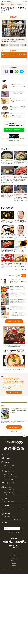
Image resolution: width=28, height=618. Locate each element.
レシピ (12, 494)
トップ (6, 454)
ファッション (17, 492)
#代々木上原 (7, 388)
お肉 (5, 516)
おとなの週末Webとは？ (14, 555)
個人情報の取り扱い (14, 558)
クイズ (9, 489)
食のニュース (7, 465)
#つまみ (16, 379)
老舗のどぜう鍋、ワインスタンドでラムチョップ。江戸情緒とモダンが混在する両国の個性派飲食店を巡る (7, 195)
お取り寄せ (7, 513)
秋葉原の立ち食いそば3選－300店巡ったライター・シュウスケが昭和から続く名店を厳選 (17, 295)
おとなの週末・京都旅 (9, 501)
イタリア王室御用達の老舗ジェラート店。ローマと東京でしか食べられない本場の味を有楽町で (17, 314)
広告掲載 (14, 565)
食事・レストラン (9, 471)
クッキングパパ (7, 508)
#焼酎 (5, 383)
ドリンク (21, 519)
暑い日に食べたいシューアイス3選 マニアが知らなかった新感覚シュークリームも (7, 181)
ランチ (5, 479)
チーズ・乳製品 (13, 519)
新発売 (12, 4)
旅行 (5, 498)
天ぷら (5, 476)
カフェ (10, 479)
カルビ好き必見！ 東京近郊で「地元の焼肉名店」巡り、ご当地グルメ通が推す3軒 (20, 179)
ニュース (7, 4)
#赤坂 (9, 383)
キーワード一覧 (13, 532)
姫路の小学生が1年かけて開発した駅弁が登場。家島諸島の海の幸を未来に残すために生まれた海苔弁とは (18, 301)
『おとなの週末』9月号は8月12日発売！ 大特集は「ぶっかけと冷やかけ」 (18, 410)
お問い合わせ (14, 560)
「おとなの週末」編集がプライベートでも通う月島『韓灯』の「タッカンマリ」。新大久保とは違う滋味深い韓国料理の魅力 (20, 162)
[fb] (14, 448)
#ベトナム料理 (7, 381)
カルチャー (6, 494)
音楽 (5, 492)
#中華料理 (15, 381)
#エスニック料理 (8, 379)
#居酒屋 (22, 381)
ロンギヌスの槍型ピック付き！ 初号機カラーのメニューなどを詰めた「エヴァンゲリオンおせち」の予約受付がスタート (17, 308)
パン (16, 476)
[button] (3, 45)
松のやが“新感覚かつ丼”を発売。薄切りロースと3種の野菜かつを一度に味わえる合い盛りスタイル (18, 288)
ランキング (7, 458)
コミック (6, 505)
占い (5, 489)
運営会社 (14, 563)
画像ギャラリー (20, 4)
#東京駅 (13, 386)
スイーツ (16, 479)
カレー (9, 474)
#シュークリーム (17, 383)
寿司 (5, 474)
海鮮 (9, 516)
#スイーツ (3, 12)
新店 (13, 465)
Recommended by (18, 269)
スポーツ (10, 492)
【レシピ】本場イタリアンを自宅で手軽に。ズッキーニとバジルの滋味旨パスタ (7, 162)
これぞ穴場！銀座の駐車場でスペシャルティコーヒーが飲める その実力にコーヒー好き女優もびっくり (20, 199)
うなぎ (14, 474)
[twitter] (6, 448)
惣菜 (13, 516)
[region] (14, 33)
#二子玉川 (19, 386)
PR (10, 467)
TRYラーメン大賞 (9, 482)
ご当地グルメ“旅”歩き (18, 176)
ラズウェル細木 (16, 508)
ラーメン (11, 476)
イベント (6, 467)
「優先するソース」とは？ (14, 140)
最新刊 (6, 522)
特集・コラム (7, 487)
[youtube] (18, 448)
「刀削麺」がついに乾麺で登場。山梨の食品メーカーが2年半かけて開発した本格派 (18, 281)
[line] (10, 448)
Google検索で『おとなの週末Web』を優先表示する (14, 138)
